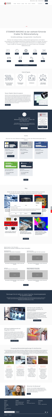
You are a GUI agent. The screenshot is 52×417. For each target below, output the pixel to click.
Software (5, 406)
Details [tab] (26, 205)
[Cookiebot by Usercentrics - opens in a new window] (36, 203)
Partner (26, 3)
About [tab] (36, 205)
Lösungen (22, 3)
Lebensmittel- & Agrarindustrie (43, 366)
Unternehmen (33, 3)
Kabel (5, 407)
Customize (25, 213)
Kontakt (51, 211)
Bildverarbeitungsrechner (7, 408)
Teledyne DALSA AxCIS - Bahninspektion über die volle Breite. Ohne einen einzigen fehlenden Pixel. (26, 232)
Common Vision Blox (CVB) (19, 403)
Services (29, 3)
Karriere (39, 403)
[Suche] (46, 3)
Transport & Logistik (31, 365)
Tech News (51, 208)
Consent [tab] (15, 205)
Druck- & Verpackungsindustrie (20, 367)
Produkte (15, 3)
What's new (18, 3)
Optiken (5, 403)
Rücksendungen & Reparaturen (31, 403)
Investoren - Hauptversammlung (42, 404)
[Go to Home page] (7, 3)
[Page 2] (26, 26)
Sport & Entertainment (9, 366)
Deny (15, 213)
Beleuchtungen (6, 404)
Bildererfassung (6, 405)
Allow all (36, 213)
